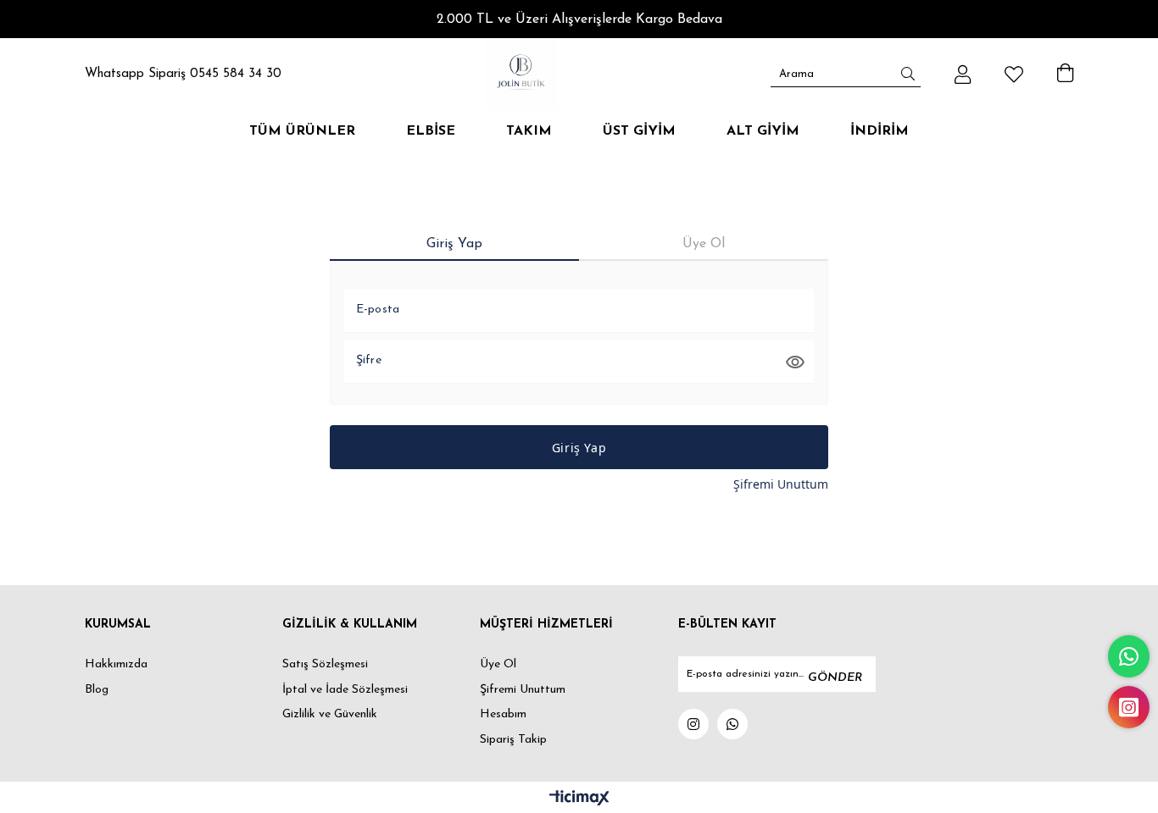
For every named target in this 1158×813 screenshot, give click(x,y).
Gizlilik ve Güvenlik (329, 714)
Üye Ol (498, 664)
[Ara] (908, 73)
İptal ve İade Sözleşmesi (345, 689)
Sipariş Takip (513, 739)
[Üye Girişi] (963, 74)
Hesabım (503, 714)
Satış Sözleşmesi (325, 664)
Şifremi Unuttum (780, 484)
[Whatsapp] (732, 724)
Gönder (835, 678)
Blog (97, 689)
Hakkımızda (116, 664)
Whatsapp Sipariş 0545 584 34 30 (183, 74)
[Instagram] (693, 724)
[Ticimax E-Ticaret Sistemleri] (579, 799)
